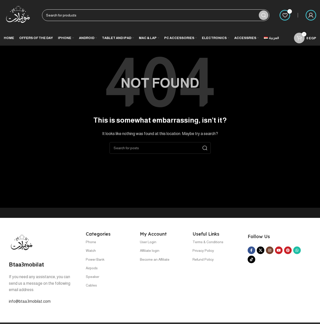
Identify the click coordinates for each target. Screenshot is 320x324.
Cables (91, 285)
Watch (91, 251)
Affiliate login (149, 251)
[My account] (311, 15)
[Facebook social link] (251, 250)
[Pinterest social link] (288, 250)
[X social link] (260, 250)
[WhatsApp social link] (297, 250)
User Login (148, 242)
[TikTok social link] (251, 259)
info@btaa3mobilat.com (30, 301)
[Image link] (21, 242)
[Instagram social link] (269, 250)
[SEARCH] (263, 15)
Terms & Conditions (208, 242)
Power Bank (95, 259)
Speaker (92, 277)
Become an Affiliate (154, 259)
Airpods (92, 268)
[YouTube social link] (279, 250)
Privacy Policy (203, 251)
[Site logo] (18, 15)
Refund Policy (203, 259)
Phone (91, 242)
